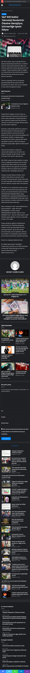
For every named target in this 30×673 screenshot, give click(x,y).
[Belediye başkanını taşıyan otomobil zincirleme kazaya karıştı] (6, 552)
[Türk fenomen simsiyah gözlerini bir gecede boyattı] (6, 588)
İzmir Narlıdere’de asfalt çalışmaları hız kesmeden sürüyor (19, 469)
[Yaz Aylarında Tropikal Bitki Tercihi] (7, 333)
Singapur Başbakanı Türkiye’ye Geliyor (18, 451)
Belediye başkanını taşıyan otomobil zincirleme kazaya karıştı (20, 551)
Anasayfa (5, 10)
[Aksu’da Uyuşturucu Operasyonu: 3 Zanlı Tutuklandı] (6, 522)
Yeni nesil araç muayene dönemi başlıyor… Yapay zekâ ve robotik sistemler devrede (19, 460)
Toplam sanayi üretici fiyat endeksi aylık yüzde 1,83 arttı (22, 340)
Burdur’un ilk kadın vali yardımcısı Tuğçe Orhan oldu (19, 543)
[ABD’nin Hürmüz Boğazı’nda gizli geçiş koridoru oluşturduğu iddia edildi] (7, 366)
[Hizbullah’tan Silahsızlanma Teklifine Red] (6, 499)
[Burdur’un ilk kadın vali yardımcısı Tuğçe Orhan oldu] (6, 544)
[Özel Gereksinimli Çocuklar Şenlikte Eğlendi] (6, 529)
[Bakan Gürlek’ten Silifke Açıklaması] (6, 507)
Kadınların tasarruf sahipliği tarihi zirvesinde (6, 356)
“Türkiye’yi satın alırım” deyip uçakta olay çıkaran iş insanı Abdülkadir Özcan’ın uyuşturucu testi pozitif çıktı (20, 567)
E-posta (3, 417)
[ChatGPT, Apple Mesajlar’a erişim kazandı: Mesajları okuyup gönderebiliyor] (6, 492)
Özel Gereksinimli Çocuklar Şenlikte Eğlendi (19, 528)
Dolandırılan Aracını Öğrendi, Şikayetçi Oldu (18, 535)
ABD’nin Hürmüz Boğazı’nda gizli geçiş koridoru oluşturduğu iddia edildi (7, 374)
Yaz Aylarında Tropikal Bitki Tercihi (7, 339)
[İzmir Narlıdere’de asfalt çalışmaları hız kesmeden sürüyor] (6, 470)
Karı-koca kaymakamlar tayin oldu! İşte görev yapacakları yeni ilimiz (19, 513)
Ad (2, 411)
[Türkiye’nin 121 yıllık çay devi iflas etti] (22, 366)
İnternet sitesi (4, 423)
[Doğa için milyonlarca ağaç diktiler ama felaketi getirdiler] (6, 484)
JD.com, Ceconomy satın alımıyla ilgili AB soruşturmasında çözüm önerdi (22, 349)
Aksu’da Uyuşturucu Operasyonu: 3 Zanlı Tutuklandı (17, 521)
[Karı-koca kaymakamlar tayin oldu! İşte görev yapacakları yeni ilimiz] (6, 514)
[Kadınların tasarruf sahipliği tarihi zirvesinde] (7, 350)
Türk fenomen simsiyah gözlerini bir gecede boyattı (20, 586)
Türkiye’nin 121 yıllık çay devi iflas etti (21, 372)
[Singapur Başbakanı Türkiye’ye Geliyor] (6, 453)
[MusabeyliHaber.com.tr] (15, 5)
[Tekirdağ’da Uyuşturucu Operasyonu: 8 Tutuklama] (6, 559)
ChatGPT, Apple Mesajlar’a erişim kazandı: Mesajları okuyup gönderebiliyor (20, 491)
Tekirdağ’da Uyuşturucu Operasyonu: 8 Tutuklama (19, 558)
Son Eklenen (15, 445)
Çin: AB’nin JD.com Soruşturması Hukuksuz (14, 581)
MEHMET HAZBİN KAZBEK (10, 33)
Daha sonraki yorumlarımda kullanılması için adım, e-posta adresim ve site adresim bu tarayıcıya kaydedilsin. (15, 431)
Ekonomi (10, 10)
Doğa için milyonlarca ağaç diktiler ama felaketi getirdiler (20, 483)
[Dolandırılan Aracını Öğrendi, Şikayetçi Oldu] (5, 106)
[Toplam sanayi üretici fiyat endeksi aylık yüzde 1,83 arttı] (22, 333)
